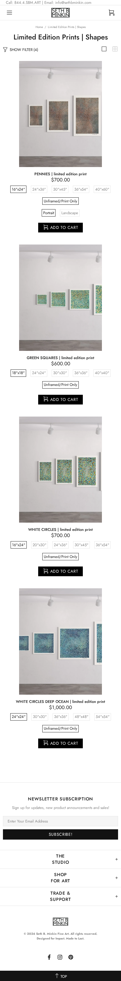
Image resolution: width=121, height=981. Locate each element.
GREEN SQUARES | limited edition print (60, 357)
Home (39, 27)
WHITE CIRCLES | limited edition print (60, 529)
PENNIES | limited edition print (60, 173)
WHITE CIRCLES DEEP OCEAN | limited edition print (60, 701)
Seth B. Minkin (60, 12)
